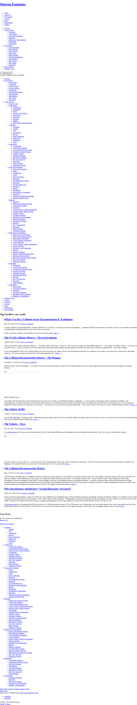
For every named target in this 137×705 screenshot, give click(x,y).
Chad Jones (12, 53)
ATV (14, 131)
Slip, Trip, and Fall (15, 560)
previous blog (11, 432)
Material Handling (19, 219)
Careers (6, 19)
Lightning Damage (19, 156)
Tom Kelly (12, 65)
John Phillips (13, 59)
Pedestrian (16, 140)
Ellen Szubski (13, 55)
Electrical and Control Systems (23, 211)
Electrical (16, 179)
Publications (8, 23)
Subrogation (13, 44)
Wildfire (15, 121)
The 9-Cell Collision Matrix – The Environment (30, 337)
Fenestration (13, 552)
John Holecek (13, 94)
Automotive (17, 133)
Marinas (15, 250)
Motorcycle (17, 138)
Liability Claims (18, 154)
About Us (7, 15)
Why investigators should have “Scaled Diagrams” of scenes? (37, 488)
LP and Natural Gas (19, 185)
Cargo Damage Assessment (22, 240)
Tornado (16, 119)
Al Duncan (12, 84)
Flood (15, 111)
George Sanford (14, 88)
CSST (15, 175)
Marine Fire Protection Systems (23, 254)
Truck (15, 142)
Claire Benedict (14, 47)
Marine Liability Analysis (21, 256)
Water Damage (18, 163)
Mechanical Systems (20, 158)
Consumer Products (19, 288)
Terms (2, 704)
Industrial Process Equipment (18, 612)
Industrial (12, 38)
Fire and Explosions (19, 292)
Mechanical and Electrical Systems (24, 258)
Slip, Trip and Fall (19, 159)
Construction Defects (20, 148)
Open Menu (7, 73)
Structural (16, 161)
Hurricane (16, 117)
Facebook (7, 698)
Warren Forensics (13, 4)
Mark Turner (13, 61)
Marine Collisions (19, 252)
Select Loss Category (7, 524)
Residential (12, 42)
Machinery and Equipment (22, 217)
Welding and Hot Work (21, 198)
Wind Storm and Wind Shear (22, 123)
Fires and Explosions (16, 36)
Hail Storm (16, 115)
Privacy (8, 704)
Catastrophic (13, 106)
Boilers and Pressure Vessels (22, 204)
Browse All (4, 520)
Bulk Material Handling (21, 238)
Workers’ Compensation (17, 685)
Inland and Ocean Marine (17, 40)
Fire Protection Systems (21, 181)
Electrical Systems (19, 271)
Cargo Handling (18, 242)
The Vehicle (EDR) (14, 409)
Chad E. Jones (13, 86)
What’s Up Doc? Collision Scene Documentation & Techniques (38, 319)
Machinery (16, 186)
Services (7, 28)
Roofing (15, 223)
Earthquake (17, 109)
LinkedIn (7, 696)
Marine (15, 188)
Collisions (12, 32)
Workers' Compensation (21, 296)
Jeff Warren (12, 90)
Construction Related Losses (22, 150)
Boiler (15, 171)
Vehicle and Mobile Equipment (23, 196)
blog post (16, 417)
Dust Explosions (18, 177)
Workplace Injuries (19, 165)
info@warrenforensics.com (29, 693)
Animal (15, 129)
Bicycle (15, 134)
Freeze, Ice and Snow (20, 113)
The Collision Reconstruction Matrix (24, 468)
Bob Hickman (13, 49)
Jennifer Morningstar (16, 57)
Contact (7, 25)
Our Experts (8, 17)
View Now (3, 691)
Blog (6, 21)
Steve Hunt (12, 63)
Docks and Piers (18, 246)
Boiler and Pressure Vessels (22, 236)
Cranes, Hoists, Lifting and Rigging (25, 210)
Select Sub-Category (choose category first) (14, 689)
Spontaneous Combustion (21, 192)
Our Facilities (8, 67)
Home (6, 13)
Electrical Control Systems (22, 152)
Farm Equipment (18, 136)
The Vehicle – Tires (15, 424)
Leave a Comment (27, 324)
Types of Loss (9, 30)
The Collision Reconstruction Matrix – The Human (32, 357)
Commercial (13, 34)
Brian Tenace (13, 51)
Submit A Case (9, 69)
